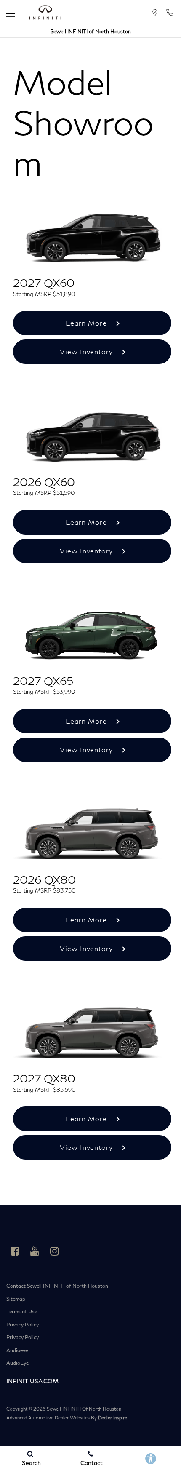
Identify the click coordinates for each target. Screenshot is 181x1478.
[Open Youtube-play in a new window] (34, 1251)
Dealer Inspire (112, 1417)
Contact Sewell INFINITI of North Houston (57, 1286)
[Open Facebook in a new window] (14, 1251)
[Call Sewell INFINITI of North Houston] (169, 12)
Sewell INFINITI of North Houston (91, 31)
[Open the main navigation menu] (10, 12)
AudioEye (17, 1363)
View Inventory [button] (87, 351)
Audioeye (17, 1350)
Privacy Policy (22, 1325)
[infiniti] (45, 12)
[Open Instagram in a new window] (54, 1251)
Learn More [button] (87, 323)
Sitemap (15, 1299)
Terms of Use (21, 1312)
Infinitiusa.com (32, 1380)
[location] (155, 12)
